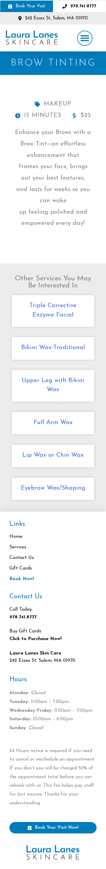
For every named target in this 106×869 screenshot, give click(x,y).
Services (17, 547)
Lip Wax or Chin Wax (53, 455)
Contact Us (21, 557)
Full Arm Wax (53, 422)
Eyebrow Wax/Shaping (53, 488)
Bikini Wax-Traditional (53, 347)
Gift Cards (20, 568)
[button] (84, 38)
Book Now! (21, 579)
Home (15, 536)
